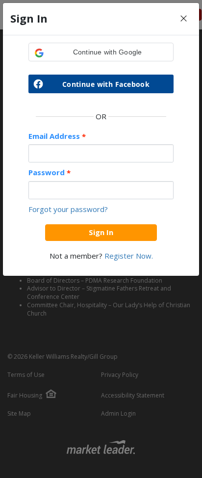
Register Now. (128, 256)
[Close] (184, 18)
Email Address (57, 136)
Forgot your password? (68, 209)
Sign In (101, 232)
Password (49, 172)
